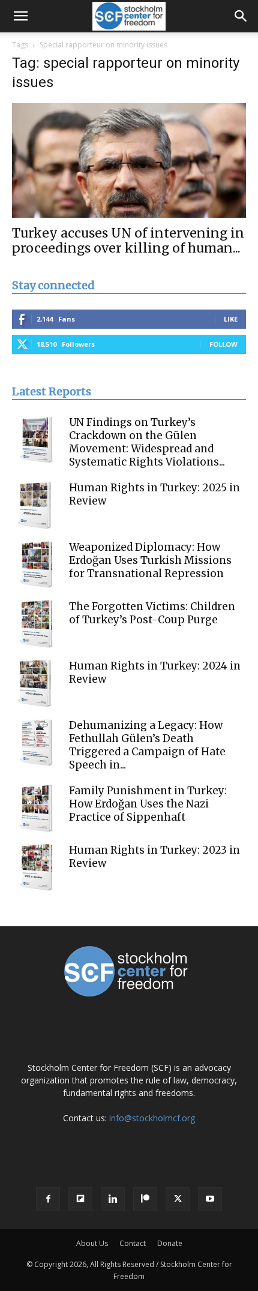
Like (231, 318)
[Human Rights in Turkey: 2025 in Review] (36, 505)
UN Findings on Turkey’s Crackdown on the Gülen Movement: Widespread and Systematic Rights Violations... (147, 442)
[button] (20, 16)
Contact (132, 1243)
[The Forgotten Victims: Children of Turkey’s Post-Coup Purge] (36, 624)
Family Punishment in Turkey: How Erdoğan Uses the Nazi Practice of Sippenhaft (148, 804)
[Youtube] (210, 1199)
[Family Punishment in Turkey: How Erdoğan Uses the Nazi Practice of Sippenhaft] (36, 808)
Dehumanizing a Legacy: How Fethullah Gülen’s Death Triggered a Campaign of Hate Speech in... (147, 745)
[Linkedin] (113, 1199)
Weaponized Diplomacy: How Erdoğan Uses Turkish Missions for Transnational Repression (150, 560)
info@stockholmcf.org (152, 1118)
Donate (169, 1243)
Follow (223, 344)
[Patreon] (145, 1199)
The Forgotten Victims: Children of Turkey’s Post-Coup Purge (152, 613)
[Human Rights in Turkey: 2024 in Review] (36, 683)
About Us (92, 1243)
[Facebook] (48, 1199)
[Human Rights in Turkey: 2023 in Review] (36, 867)
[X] (178, 1199)
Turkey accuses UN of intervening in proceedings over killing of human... (128, 240)
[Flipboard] (80, 1199)
